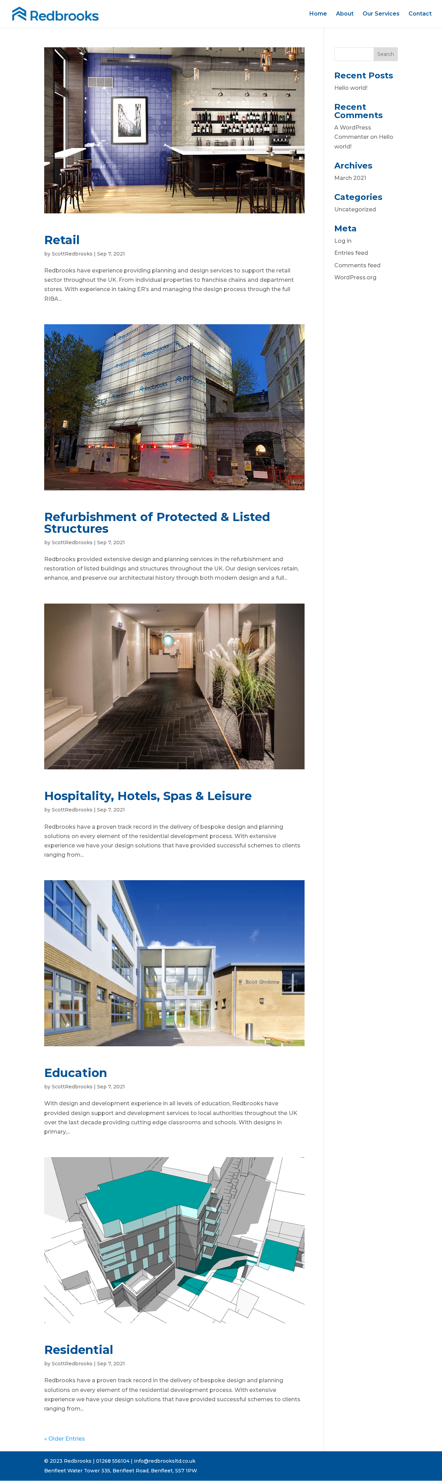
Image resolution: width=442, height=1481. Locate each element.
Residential (78, 1350)
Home (318, 14)
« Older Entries (64, 1438)
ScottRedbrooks (72, 254)
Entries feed (351, 253)
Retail (62, 240)
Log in (343, 241)
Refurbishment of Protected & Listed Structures (157, 523)
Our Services (381, 14)
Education (75, 1073)
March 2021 (350, 178)
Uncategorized (355, 209)
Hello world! (350, 88)
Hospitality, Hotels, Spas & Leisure (148, 796)
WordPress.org (355, 277)
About (345, 14)
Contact (420, 14)
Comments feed (357, 265)
